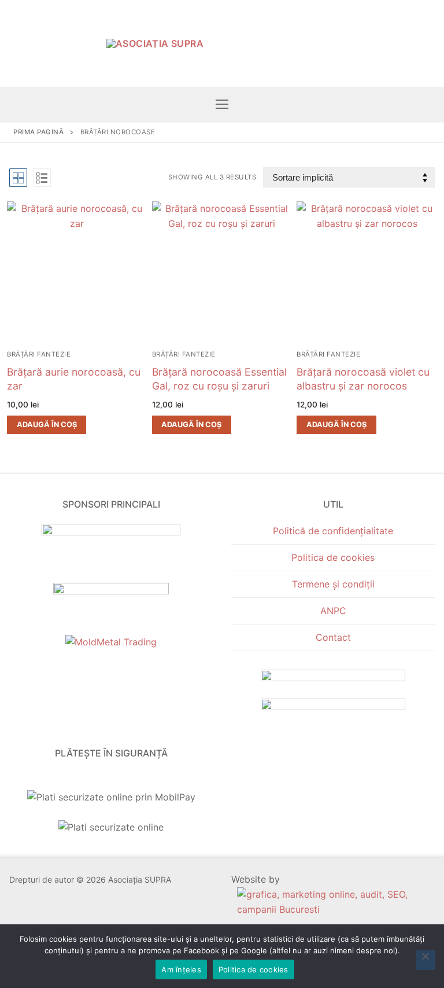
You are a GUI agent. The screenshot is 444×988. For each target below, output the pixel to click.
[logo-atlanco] (111, 591)
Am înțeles (181, 969)
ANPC (333, 610)
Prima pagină (38, 132)
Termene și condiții (333, 584)
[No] (425, 960)
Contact (333, 637)
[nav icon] (222, 104)
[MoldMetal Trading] (111, 642)
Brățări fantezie (39, 354)
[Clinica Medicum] (111, 532)
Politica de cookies (333, 557)
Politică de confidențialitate (333, 531)
